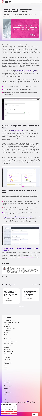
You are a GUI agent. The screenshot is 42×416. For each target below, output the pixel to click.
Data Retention (7, 349)
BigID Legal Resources (33, 401)
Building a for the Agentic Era (30, 294)
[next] (22, 307)
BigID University (7, 382)
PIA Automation (7, 357)
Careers (5, 390)
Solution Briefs (7, 372)
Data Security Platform (8, 353)
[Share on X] (4, 277)
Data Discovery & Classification (10, 341)
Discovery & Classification (9, 320)
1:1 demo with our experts (26, 257)
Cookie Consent (7, 345)
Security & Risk (7, 324)
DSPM (5, 355)
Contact (5, 394)
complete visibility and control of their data (26, 70)
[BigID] (6, 1)
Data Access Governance (9, 343)
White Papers (7, 374)
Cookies (15, 401)
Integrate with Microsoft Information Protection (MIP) (17, 217)
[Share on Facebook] (2, 277)
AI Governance (7, 326)
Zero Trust (6, 334)
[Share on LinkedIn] (6, 277)
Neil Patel (6, 14)
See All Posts (35, 284)
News (5, 365)
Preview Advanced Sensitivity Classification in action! (20, 249)
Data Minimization (8, 330)
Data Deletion (7, 347)
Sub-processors (32, 402)
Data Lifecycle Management (10, 328)
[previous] (19, 307)
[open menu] (40, 2)
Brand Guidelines (7, 392)
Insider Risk (6, 332)
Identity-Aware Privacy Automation (11, 322)
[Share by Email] (8, 277)
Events (5, 367)
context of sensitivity (28, 71)
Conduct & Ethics (13, 402)
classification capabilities (16, 130)
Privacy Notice (10, 401)
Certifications (6, 402)
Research (6, 378)
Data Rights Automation (9, 351)
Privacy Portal (7, 359)
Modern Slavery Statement (23, 402)
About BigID (6, 388)
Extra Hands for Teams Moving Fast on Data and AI (11, 294)
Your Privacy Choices (22, 401)
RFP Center (6, 380)
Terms (5, 401)
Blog (5, 376)
